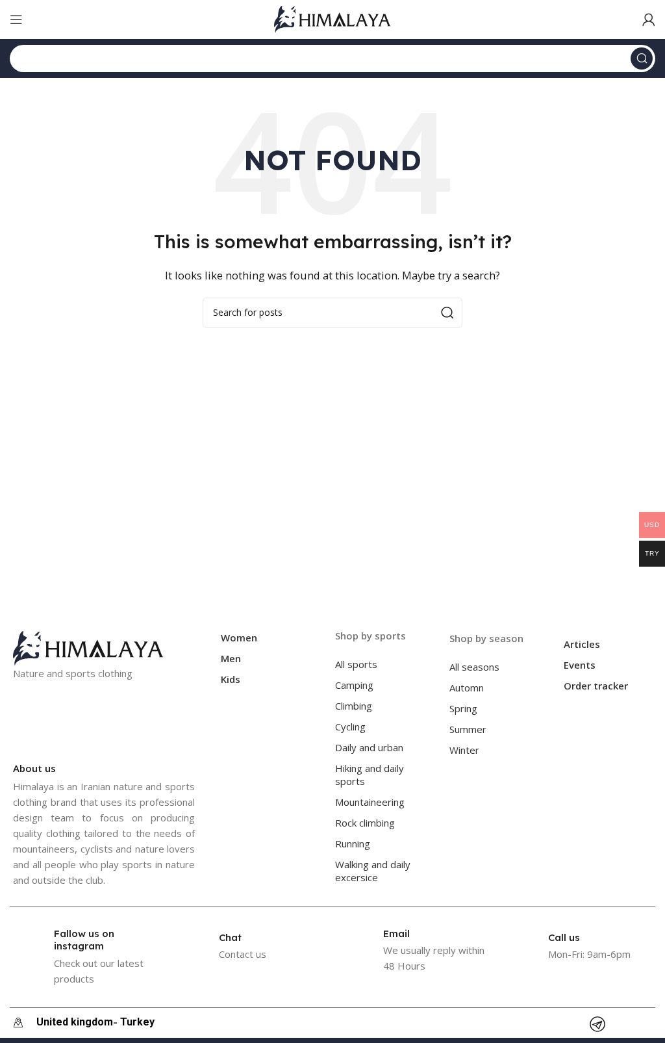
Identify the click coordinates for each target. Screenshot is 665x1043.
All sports (356, 664)
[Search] (642, 58)
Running (352, 843)
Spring (463, 708)
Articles (582, 643)
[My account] (649, 19)
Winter (464, 749)
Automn (466, 687)
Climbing (353, 705)
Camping (354, 684)
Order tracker (596, 685)
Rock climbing (365, 822)
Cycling (350, 726)
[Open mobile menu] (16, 19)
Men (231, 658)
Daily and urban (369, 747)
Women (239, 637)
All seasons (474, 666)
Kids (230, 679)
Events (580, 664)
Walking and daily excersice (372, 871)
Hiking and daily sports (369, 775)
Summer (467, 729)
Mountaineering (370, 801)
